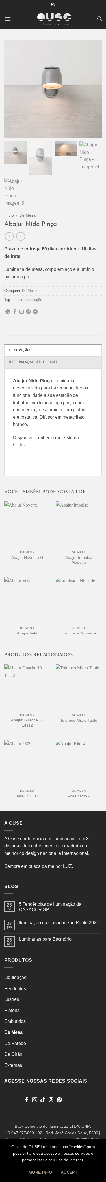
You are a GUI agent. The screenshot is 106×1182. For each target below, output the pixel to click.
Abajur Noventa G (27, 557)
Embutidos (15, 1021)
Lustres (11, 999)
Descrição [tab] (19, 350)
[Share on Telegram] (35, 311)
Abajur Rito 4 (78, 796)
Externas (13, 1065)
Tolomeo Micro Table (78, 720)
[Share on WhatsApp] (7, 311)
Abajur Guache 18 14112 (27, 722)
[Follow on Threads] (51, 1100)
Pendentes (15, 988)
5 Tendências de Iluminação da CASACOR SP (50, 907)
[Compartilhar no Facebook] (14, 311)
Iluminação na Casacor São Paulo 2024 (59, 922)
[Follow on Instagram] (53, 5)
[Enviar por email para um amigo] (21, 311)
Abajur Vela (27, 633)
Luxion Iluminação (27, 300)
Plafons (12, 1010)
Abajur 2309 (27, 796)
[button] (7, 19)
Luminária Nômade (79, 633)
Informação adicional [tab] (33, 362)
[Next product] (9, 236)
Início (9, 215)
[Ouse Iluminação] (54, 19)
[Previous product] (20, 236)
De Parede (15, 1043)
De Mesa (28, 215)
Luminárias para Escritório (45, 939)
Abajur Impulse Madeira (78, 560)
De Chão (13, 1054)
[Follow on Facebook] (26, 1100)
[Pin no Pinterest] (28, 311)
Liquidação (15, 977)
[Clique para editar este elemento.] (9, 1098)
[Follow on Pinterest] (59, 1100)
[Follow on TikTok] (43, 1100)
